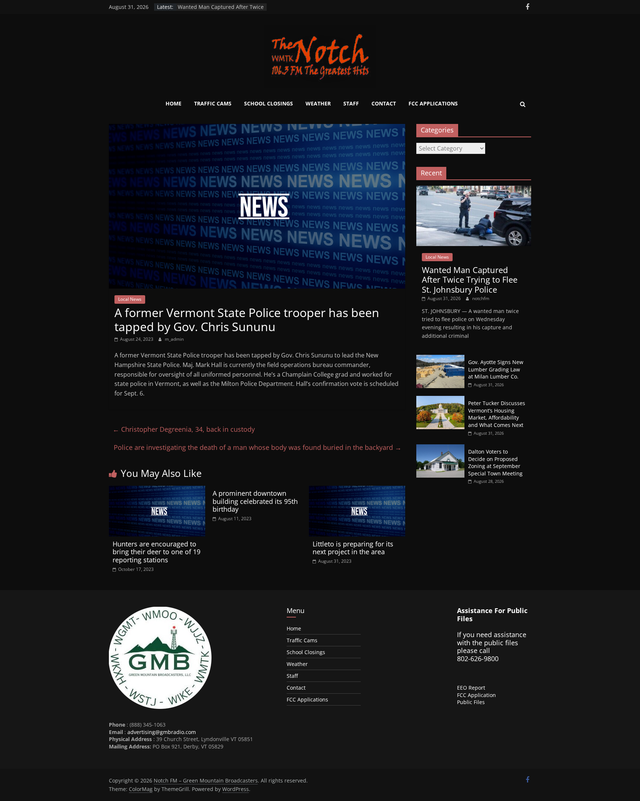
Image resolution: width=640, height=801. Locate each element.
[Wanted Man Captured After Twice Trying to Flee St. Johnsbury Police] (473, 189)
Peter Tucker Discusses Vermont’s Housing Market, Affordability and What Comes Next (496, 414)
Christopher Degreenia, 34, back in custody (184, 429)
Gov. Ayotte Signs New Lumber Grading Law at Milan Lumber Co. (495, 369)
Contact (383, 103)
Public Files (471, 702)
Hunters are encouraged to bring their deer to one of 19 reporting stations (156, 551)
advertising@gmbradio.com (161, 732)
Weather (318, 103)
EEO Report (471, 687)
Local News (129, 299)
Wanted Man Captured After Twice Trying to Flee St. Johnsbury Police (221, 10)
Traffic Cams (212, 103)
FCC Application (476, 695)
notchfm (480, 298)
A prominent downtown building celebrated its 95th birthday (255, 501)
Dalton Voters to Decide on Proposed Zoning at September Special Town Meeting (495, 462)
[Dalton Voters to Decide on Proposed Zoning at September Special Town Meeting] (440, 448)
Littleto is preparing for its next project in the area (353, 547)
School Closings (268, 103)
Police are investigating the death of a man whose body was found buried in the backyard (257, 447)
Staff (351, 103)
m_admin (174, 339)
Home (173, 103)
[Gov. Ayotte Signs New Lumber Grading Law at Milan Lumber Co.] (440, 358)
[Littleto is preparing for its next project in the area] (357, 490)
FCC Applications (433, 103)
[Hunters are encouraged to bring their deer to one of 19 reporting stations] (157, 490)
